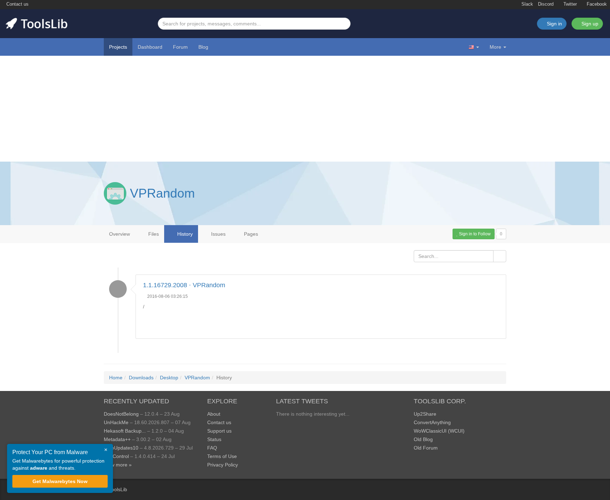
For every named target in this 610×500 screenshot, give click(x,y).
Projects (118, 47)
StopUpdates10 (121, 448)
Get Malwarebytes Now (60, 481)
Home (115, 377)
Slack (526, 4)
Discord (546, 4)
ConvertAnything (432, 422)
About (213, 414)
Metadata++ (117, 439)
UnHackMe (116, 422)
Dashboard (150, 47)
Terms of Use (222, 456)
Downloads (141, 377)
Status (214, 439)
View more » (118, 465)
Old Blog (423, 439)
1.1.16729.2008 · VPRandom (184, 285)
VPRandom (162, 193)
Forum (180, 47)
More (495, 47)
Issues (218, 234)
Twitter (569, 4)
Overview (119, 234)
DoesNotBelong (121, 414)
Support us (219, 431)
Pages (250, 234)
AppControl (116, 456)
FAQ (212, 448)
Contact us (17, 4)
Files (153, 234)
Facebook (596, 4)
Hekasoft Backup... (125, 431)
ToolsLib (118, 489)
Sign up (589, 23)
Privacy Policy (222, 465)
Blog (203, 47)
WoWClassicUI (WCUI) (439, 431)
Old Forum (426, 448)
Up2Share (425, 414)
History (184, 234)
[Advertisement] (305, 108)
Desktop (169, 377)
